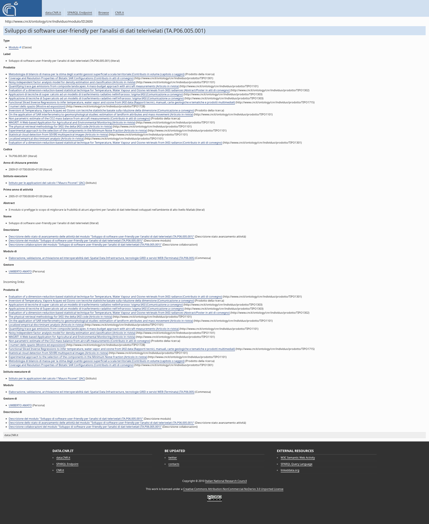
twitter (172, 457)
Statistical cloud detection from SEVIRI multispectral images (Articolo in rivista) (58, 134)
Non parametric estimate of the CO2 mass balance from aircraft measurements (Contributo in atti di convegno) (79, 118)
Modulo (14, 47)
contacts (173, 464)
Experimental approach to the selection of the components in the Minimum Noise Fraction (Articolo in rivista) (78, 130)
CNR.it (119, 13)
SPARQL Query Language (296, 464)
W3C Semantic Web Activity (298, 457)
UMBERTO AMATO (20, 271)
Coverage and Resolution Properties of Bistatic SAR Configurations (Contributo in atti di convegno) (71, 78)
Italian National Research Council (226, 481)
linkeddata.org (290, 470)
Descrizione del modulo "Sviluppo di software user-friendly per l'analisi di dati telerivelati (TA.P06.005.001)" (76, 240)
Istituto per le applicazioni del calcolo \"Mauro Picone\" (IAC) (47, 183)
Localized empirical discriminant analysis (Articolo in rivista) (46, 138)
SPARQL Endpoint (79, 13)
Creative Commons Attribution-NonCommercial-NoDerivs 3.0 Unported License (233, 489)
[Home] (21, 8)
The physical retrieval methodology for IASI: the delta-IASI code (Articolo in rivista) (60, 126)
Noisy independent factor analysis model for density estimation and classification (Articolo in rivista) (72, 82)
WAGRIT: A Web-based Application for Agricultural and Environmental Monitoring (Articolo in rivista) (72, 122)
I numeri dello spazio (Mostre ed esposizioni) (37, 106)
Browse (103, 13)
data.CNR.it (53, 13)
